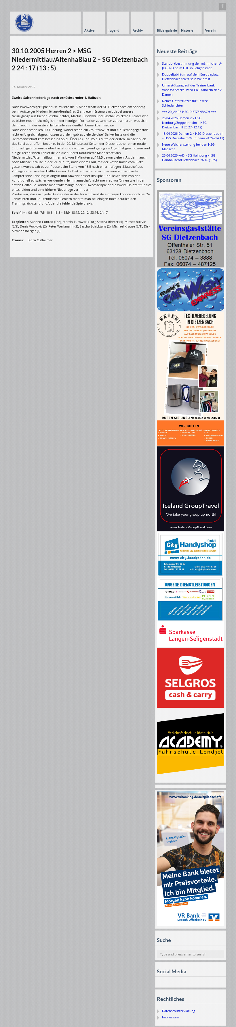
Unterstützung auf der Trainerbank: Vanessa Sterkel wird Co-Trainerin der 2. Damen (192, 90)
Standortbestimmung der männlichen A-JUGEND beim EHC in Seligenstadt (192, 65)
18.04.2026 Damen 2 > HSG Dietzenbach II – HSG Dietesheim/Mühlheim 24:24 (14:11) (193, 135)
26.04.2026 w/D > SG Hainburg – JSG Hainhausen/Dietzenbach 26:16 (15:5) (189, 157)
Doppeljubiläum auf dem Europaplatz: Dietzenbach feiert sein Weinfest (190, 76)
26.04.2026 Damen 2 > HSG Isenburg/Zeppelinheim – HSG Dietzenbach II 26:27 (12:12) (184, 122)
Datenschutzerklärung (178, 1011)
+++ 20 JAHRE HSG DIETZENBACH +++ (189, 111)
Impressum (170, 1017)
